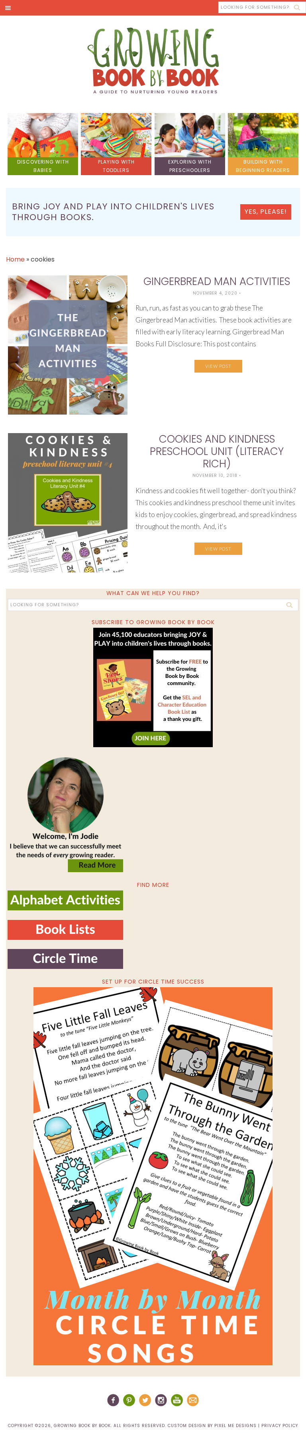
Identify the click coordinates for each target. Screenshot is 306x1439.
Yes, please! (266, 211)
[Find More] (65, 907)
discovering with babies (43, 166)
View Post (218, 366)
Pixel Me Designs (235, 1426)
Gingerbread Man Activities (216, 281)
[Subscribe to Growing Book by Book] (153, 687)
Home (15, 259)
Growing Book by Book (153, 60)
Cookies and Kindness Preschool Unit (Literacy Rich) (217, 451)
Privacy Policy (279, 1426)
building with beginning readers (263, 166)
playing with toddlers (116, 166)
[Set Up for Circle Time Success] (153, 1176)
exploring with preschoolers (190, 166)
